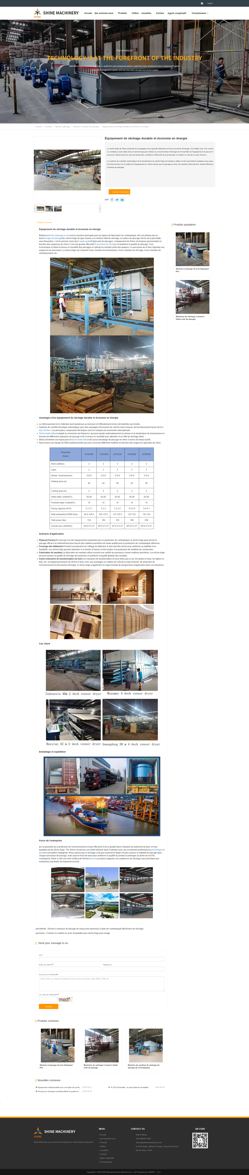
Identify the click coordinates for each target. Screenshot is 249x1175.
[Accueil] (56, 13)
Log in (210, 3)
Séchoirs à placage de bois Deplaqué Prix (56, 1066)
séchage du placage (52, 238)
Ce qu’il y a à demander (48, 974)
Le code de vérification (48, 995)
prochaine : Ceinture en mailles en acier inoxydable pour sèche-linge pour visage (73, 933)
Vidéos (135, 13)
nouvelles (104, 1150)
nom (41, 955)
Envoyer (48, 1007)
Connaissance (199, 13)
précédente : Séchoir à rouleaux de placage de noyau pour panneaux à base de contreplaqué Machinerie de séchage (89, 929)
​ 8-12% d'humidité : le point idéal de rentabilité (129, 1087)
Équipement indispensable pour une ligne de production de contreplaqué (60, 1087)
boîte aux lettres (45, 965)
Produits (48, 127)
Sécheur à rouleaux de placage (86, 127)
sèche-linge (94, 858)
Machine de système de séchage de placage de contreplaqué (144, 1066)
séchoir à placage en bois (59, 235)
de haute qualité (84, 241)
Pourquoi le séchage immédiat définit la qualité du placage (60, 1091)
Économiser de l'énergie (105, 244)
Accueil (88, 13)
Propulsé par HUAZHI (146, 1172)
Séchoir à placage (62, 127)
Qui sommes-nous (107, 1139)
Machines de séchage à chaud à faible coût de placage (101, 1066)
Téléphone (107, 965)
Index (158, 1172)
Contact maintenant (120, 192)
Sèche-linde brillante (48, 433)
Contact (160, 13)
